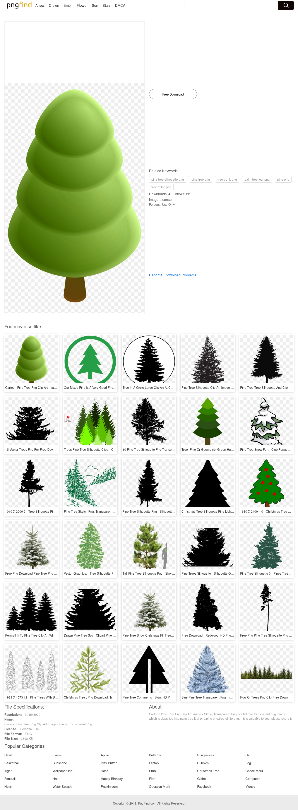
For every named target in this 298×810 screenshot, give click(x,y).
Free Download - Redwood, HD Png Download (214, 635)
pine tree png (201, 179)
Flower (82, 5)
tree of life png (161, 187)
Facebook (204, 786)
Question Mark (159, 786)
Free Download (173, 94)
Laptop (154, 762)
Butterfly (155, 755)
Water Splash (62, 786)
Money (250, 786)
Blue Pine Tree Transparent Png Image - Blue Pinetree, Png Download (230, 697)
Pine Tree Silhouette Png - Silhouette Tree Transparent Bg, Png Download (174, 511)
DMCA (120, 5)
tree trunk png (227, 179)
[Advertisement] (74, 52)
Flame (57, 755)
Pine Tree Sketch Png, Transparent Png (91, 511)
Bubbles (203, 762)
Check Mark (254, 770)
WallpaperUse (62, 770)
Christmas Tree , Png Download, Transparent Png (98, 697)
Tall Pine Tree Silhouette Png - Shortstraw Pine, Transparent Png (167, 573)
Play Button (109, 762)
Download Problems (180, 274)
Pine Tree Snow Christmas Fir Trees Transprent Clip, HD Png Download (172, 635)
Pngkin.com (109, 786)
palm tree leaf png (257, 179)
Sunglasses (205, 755)
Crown (54, 5)
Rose (104, 770)
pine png (283, 179)
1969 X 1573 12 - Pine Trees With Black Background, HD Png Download (55, 697)
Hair (55, 778)
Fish (152, 778)
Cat (247, 755)
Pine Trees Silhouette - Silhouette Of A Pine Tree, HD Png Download (229, 573)
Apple (105, 755)
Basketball (11, 762)
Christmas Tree (208, 770)
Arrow (40, 5)
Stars (107, 5)
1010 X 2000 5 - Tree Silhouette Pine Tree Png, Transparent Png (50, 511)
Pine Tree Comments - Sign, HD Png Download (155, 697)
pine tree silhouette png (167, 179)
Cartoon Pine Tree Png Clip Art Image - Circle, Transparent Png (49, 387)
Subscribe (60, 762)
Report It (155, 274)
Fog (248, 762)
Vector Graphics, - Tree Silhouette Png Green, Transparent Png (107, 573)
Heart (8, 755)
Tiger (8, 770)
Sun (95, 5)
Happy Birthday (112, 778)
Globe (201, 778)
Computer (252, 778)
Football (9, 778)
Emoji (67, 5)
